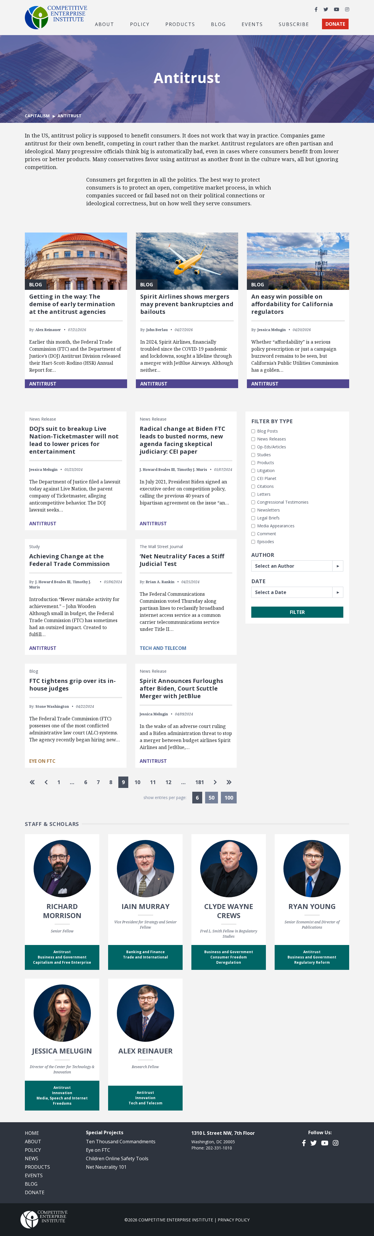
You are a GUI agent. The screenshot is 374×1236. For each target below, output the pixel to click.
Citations (265, 486)
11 (153, 782)
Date (258, 581)
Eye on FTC (42, 761)
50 (211, 797)
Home (32, 1133)
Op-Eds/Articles (271, 447)
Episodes (265, 541)
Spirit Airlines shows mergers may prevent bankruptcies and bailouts (186, 304)
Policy (33, 1150)
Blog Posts (267, 431)
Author (262, 554)
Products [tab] (180, 24)
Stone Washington (52, 706)
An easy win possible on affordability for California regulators (292, 304)
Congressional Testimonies (283, 502)
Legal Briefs (268, 518)
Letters (264, 494)
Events (252, 24)
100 (228, 797)
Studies (264, 454)
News (31, 1158)
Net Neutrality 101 (106, 1167)
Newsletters (268, 510)
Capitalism (37, 115)
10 (137, 782)
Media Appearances (276, 526)
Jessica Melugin (271, 329)
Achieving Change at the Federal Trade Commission (69, 560)
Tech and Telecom (163, 648)
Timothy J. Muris (192, 469)
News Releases (271, 439)
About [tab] (104, 24)
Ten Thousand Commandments (120, 1141)
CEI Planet (266, 478)
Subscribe (294, 24)
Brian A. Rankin (160, 581)
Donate (34, 1192)
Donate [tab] (335, 24)
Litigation (266, 470)
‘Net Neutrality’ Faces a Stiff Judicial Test (182, 560)
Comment (266, 533)
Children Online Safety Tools (117, 1158)
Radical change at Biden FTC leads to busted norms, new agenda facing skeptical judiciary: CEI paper (182, 440)
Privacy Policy (234, 1220)
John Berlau (157, 329)
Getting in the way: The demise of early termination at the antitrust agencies (72, 304)
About (33, 1141)
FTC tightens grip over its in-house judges (72, 684)
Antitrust (42, 384)
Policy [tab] (140, 24)
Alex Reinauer (48, 329)
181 (199, 782)
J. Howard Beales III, (158, 469)
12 (168, 782)
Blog (218, 24)
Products (265, 462)
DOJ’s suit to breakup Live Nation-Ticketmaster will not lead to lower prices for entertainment (74, 440)
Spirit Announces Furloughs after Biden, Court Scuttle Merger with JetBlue (181, 688)
